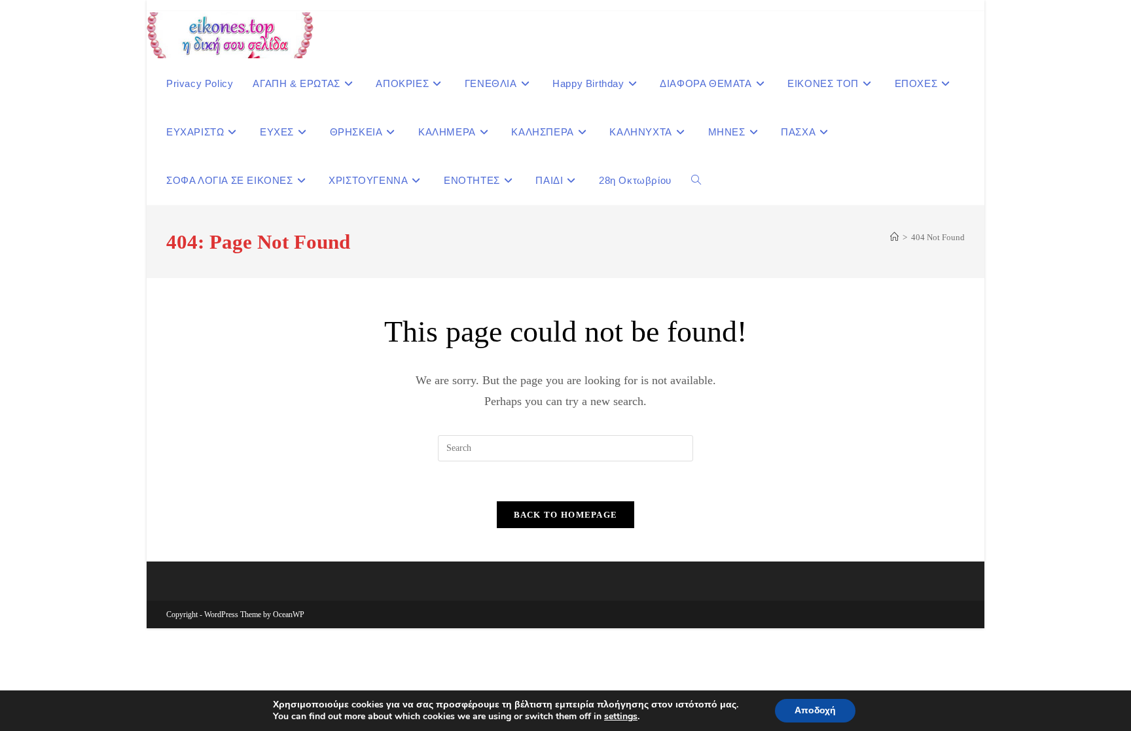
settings (620, 716)
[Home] (894, 237)
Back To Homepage (566, 515)
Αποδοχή (815, 710)
